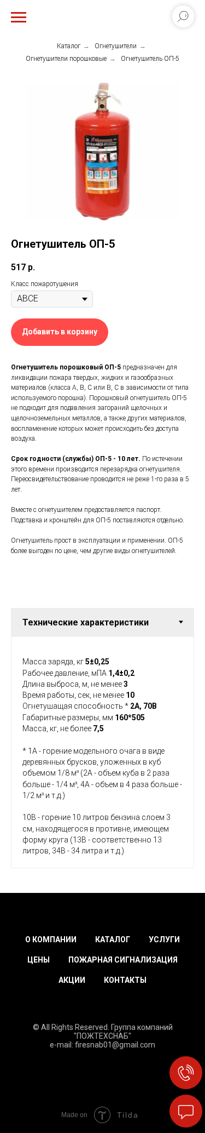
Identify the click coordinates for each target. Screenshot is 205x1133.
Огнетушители (116, 46)
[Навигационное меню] (18, 17)
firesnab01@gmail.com (115, 1044)
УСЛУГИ (164, 939)
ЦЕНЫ (38, 959)
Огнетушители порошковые (66, 58)
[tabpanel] (102, 752)
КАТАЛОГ (112, 939)
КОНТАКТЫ (125, 980)
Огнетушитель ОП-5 (150, 58)
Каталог (68, 46)
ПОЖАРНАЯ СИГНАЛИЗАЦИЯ (123, 959)
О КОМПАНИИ (51, 939)
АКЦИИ (71, 980)
